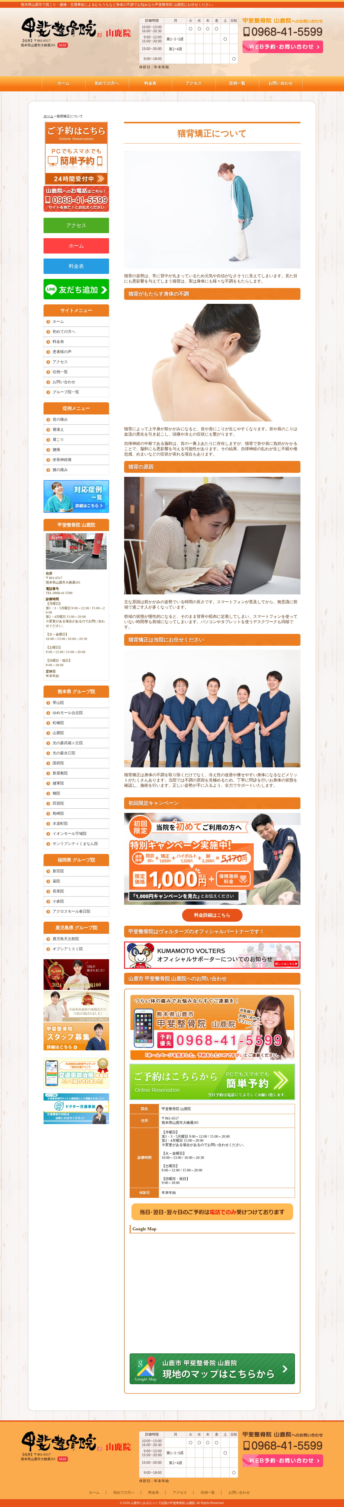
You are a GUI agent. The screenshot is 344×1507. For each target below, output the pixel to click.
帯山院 (58, 703)
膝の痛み (60, 470)
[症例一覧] (76, 511)
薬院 (56, 881)
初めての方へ (107, 83)
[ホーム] (79, 28)
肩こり (58, 440)
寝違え (58, 429)
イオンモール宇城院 (70, 834)
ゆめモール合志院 (68, 713)
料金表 (150, 83)
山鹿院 (58, 733)
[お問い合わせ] (76, 183)
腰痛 (56, 450)
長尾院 (58, 891)
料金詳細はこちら (212, 915)
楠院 (56, 793)
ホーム (63, 83)
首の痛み (60, 419)
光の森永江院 (64, 753)
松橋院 (58, 723)
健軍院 (58, 783)
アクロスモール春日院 (71, 911)
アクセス (194, 83)
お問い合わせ (280, 83)
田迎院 (58, 803)
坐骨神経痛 (62, 460)
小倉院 (58, 901)
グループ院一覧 (66, 392)
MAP (62, 45)
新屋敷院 (60, 773)
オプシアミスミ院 (68, 949)
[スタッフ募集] (76, 1049)
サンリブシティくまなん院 (75, 844)
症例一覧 (237, 83)
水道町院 (60, 823)
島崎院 (58, 813)
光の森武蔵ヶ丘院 (68, 743)
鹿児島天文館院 (66, 939)
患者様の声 (62, 352)
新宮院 (58, 871)
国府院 (58, 763)
